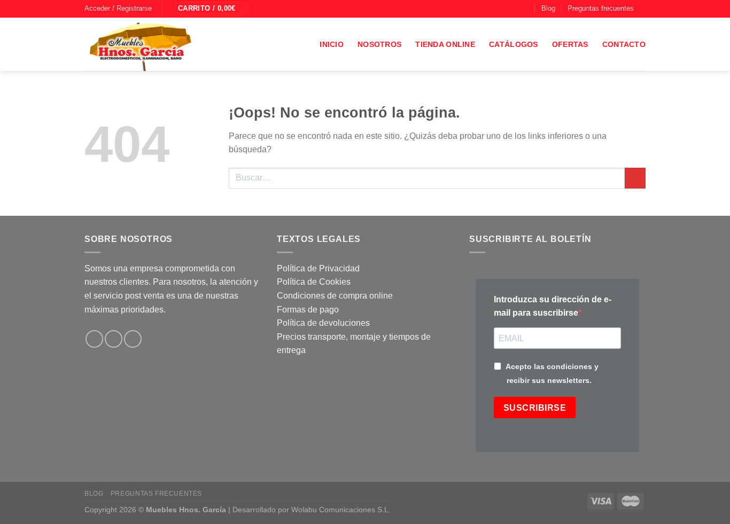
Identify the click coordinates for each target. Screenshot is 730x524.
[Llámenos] (526, 8)
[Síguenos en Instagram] (505, 8)
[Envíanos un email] (515, 8)
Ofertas (570, 44)
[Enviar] (635, 178)
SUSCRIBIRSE (534, 407)
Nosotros (379, 44)
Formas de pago (308, 309)
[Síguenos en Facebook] (495, 8)
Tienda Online (445, 44)
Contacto (624, 44)
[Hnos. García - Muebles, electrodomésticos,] (164, 44)
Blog (548, 8)
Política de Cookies (314, 281)
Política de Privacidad (318, 268)
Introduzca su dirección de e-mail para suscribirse (552, 306)
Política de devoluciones (323, 322)
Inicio (332, 44)
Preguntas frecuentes (601, 8)
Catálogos (513, 44)
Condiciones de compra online (335, 295)
